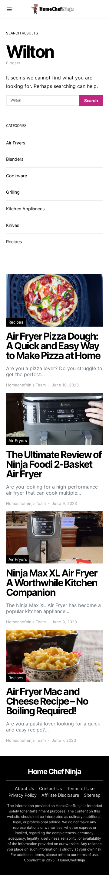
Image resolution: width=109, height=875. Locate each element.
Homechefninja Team (26, 385)
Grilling (13, 192)
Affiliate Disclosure (60, 795)
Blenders (15, 159)
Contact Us (50, 788)
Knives (12, 225)
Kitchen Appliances (25, 208)
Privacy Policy (22, 795)
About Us (24, 788)
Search (91, 100)
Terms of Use (80, 788)
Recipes (14, 241)
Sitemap (92, 795)
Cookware (16, 175)
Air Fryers (15, 142)
